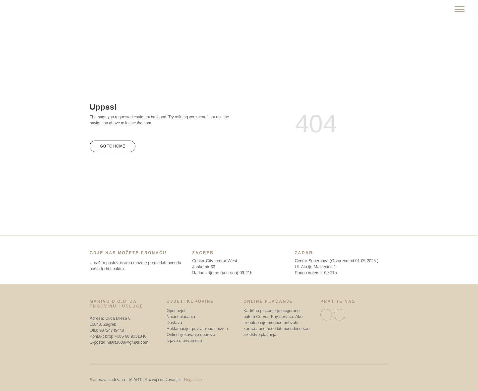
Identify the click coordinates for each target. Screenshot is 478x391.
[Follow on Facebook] (326, 314)
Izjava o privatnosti (184, 340)
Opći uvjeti (176, 310)
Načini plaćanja (181, 316)
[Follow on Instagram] (339, 314)
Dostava (174, 322)
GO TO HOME (112, 146)
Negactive (193, 380)
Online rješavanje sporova (191, 334)
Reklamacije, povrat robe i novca (197, 328)
